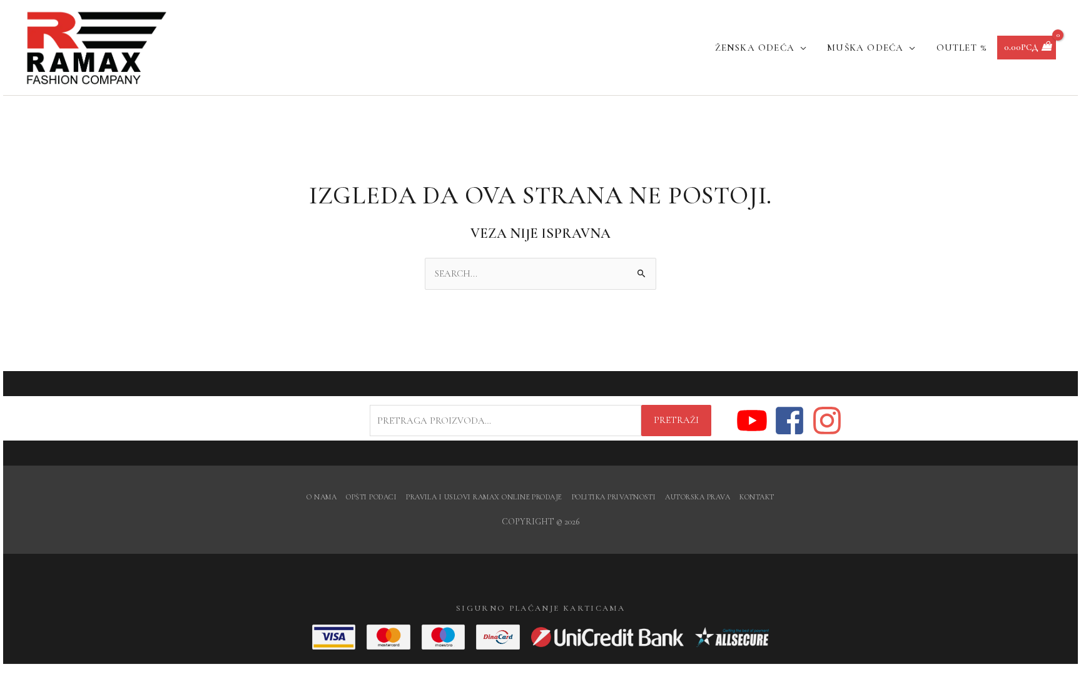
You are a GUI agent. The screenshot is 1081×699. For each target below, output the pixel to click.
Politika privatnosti (614, 496)
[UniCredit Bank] (607, 637)
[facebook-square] (791, 420)
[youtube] (754, 420)
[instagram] (827, 420)
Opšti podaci (371, 496)
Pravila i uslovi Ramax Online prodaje (484, 496)
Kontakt (756, 496)
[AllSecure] (732, 637)
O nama (322, 496)
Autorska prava (697, 496)
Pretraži (676, 420)
